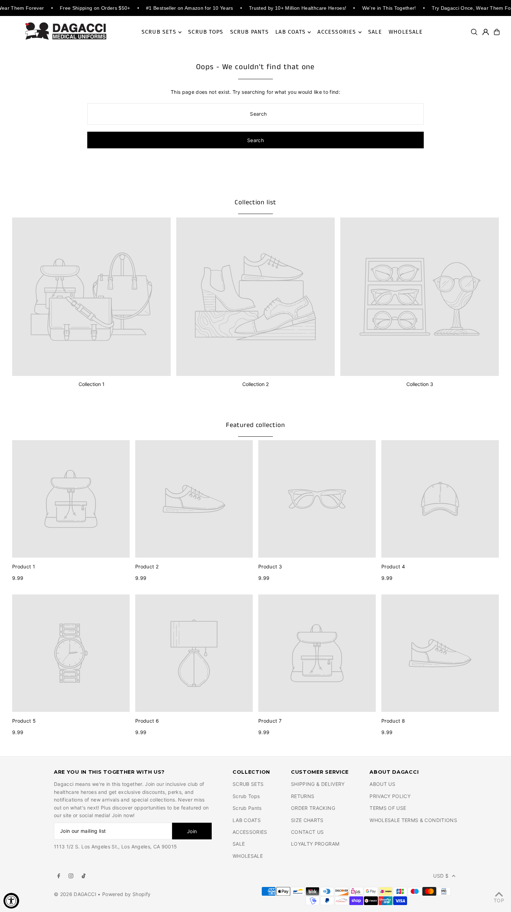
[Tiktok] (84, 876)
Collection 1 (92, 384)
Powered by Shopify (126, 894)
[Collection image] (91, 296)
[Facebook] (58, 876)
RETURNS (302, 796)
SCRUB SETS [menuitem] (158, 32)
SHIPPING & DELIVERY (318, 784)
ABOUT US (382, 784)
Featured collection (255, 425)
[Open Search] (474, 32)
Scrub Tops (246, 796)
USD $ (440, 876)
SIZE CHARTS (307, 820)
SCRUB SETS (248, 784)
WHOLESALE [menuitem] (406, 32)
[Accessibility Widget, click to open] (11, 901)
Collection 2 (255, 384)
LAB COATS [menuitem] (290, 32)
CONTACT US (307, 832)
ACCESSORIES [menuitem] (336, 32)
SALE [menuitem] (375, 32)
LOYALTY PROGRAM (315, 844)
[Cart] (497, 32)
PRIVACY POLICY (390, 796)
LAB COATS (247, 820)
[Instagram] (70, 876)
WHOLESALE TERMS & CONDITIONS (413, 820)
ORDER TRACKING (313, 808)
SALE (239, 844)
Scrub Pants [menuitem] (249, 32)
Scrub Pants (247, 808)
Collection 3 (419, 384)
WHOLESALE (248, 856)
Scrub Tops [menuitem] (205, 32)
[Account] (485, 32)
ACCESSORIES (250, 832)
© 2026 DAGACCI (76, 894)
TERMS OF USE (388, 808)
